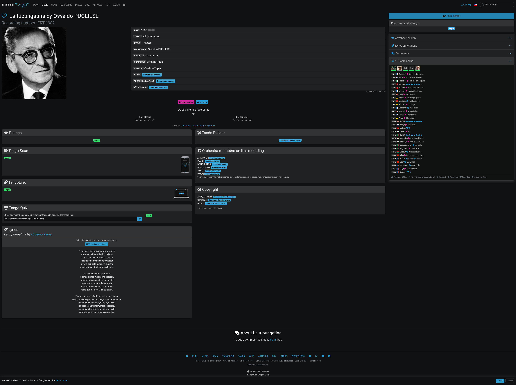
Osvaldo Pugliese (230, 361)
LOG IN (464, 4)
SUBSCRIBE (453, 16)
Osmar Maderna (262, 361)
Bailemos (411, 125)
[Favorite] (5, 16)
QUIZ (87, 5)
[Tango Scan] (407, 101)
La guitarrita (411, 169)
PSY (108, 5)
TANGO (142, 42)
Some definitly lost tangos (282, 361)
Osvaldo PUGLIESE (152, 49)
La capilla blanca (414, 91)
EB (405, 68)
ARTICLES (97, 5)
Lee (400, 94)
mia (401, 155)
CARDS (116, 5)
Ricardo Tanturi (214, 361)
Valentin (403, 138)
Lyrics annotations (406, 45)
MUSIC (45, 5)
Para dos (186, 125)
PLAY (35, 5)
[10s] (193, 113)
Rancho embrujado (417, 81)
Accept (500, 381)
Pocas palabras (415, 152)
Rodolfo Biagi (200, 361)
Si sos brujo (198, 125)
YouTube (203, 102)
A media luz (413, 111)
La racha (418, 145)
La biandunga (414, 101)
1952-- (144, 30)
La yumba (210, 125)
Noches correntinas (413, 77)
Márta (402, 152)
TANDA (78, 5)
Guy (401, 169)
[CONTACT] (124, 5)
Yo (408, 131)
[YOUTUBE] (322, 356)
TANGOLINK (66, 5)
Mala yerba (415, 165)
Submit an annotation (98, 244)
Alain (402, 158)
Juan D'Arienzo (301, 361)
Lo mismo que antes (414, 155)
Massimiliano (405, 145)
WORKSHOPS (298, 356)
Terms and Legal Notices (258, 365)
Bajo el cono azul (416, 142)
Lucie (402, 131)
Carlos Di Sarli (315, 361)
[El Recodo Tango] (186, 356)
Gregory (402, 74)
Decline (510, 381)
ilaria (402, 135)
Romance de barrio (415, 87)
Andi (401, 118)
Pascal (402, 111)
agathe (402, 101)
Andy (402, 121)
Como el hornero (416, 74)
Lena (401, 115)
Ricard (401, 104)
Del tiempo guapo (413, 98)
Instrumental (146, 55)
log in (272, 339)
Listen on (187, 102)
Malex (401, 84)
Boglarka (403, 148)
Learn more (61, 380)
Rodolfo (402, 81)
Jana (401, 98)
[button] (475, 5)
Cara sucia (413, 108)
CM (411, 68)
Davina (403, 172)
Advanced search (405, 38)
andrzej (403, 142)
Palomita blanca (417, 138)
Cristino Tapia (149, 61)
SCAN (54, 5)
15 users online (404, 61)
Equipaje (411, 104)
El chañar (410, 118)
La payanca (411, 115)
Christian (403, 165)
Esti (400, 77)
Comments (402, 53)
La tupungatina (146, 36)
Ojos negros (410, 94)
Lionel (402, 91)
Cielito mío (414, 148)
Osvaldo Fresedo (247, 361)
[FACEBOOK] (310, 356)
